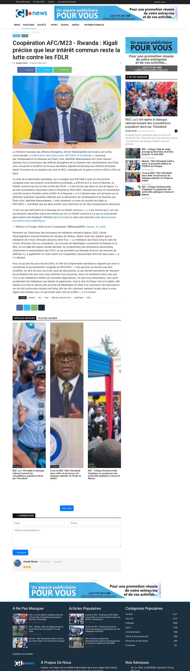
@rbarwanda (108, 217)
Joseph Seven (22, 63)
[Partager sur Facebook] (20, 307)
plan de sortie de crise (61, 297)
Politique (28, 24)
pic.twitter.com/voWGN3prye (29, 220)
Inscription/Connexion (67, 2)
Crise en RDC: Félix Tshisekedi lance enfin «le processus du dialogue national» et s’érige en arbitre (157, 177)
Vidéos (75, 24)
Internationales (94, 24)
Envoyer (21, 552)
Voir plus (67, 508)
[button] (63, 13)
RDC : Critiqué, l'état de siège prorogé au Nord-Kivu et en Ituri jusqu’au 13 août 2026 (157, 152)
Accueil (16, 32)
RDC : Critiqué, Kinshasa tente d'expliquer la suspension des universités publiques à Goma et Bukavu (158, 191)
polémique (78, 297)
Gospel (65, 24)
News (17, 24)
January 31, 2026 (95, 226)
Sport (54, 24)
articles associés (24, 318)
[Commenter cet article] (41, 307)
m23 (88, 297)
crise (46, 297)
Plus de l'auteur (47, 318)
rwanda (36, 32)
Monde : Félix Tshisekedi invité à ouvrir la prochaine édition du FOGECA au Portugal (158, 164)
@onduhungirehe (63, 217)
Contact (51, 2)
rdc (39, 297)
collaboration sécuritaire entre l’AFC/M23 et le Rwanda (61, 155)
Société (41, 24)
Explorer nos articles (23, 654)
